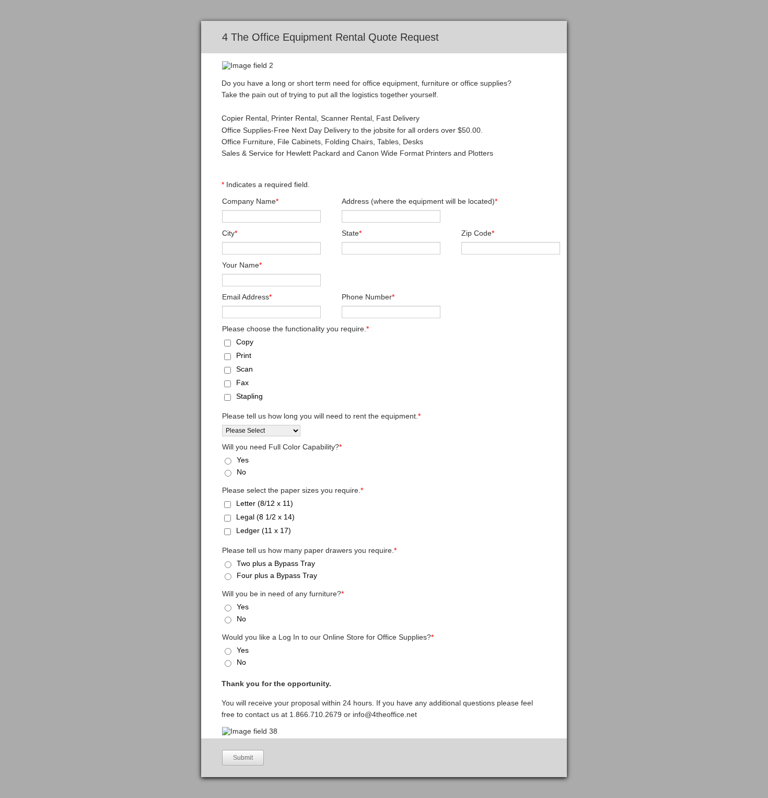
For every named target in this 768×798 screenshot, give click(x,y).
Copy (244, 342)
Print (243, 355)
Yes (243, 460)
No (241, 472)
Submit (243, 757)
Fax (242, 382)
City (229, 233)
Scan (244, 369)
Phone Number (368, 297)
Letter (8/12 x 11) (264, 503)
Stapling (249, 396)
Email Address (247, 297)
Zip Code (477, 233)
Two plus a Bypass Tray (276, 563)
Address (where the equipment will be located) (419, 201)
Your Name (242, 265)
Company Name (250, 201)
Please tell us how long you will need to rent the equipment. (321, 416)
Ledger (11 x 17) (263, 530)
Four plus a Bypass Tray (277, 575)
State (352, 233)
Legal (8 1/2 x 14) (265, 517)
